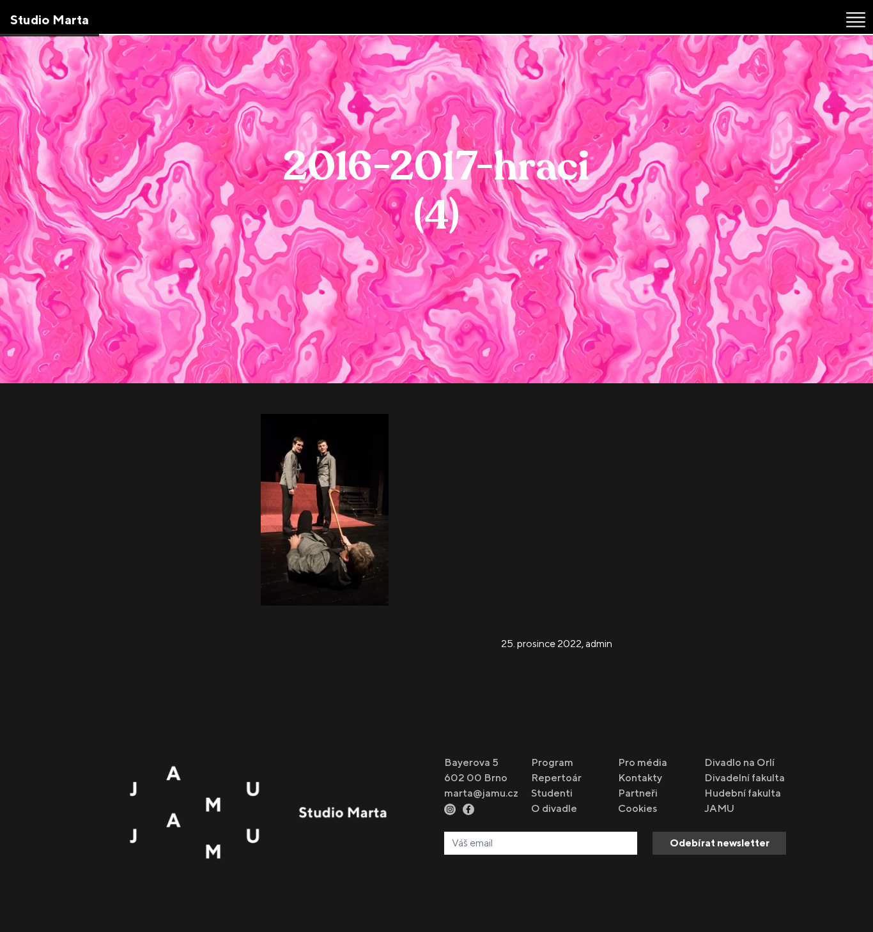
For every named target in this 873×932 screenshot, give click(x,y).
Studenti (552, 793)
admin (598, 644)
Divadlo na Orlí (739, 762)
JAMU (719, 808)
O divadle (554, 808)
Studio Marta (49, 19)
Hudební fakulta (742, 793)
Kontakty (640, 778)
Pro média (642, 762)
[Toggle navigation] (855, 20)
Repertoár (556, 778)
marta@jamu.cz (481, 793)
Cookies (637, 808)
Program (552, 762)
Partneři (638, 793)
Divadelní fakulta (744, 778)
